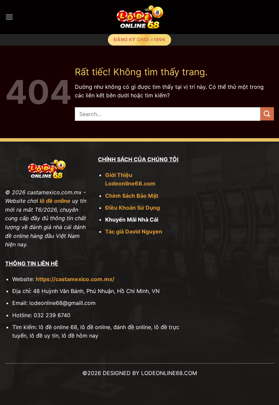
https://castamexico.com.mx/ (75, 279)
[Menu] (9, 17)
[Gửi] (267, 113)
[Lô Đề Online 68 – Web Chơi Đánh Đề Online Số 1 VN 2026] (139, 17)
